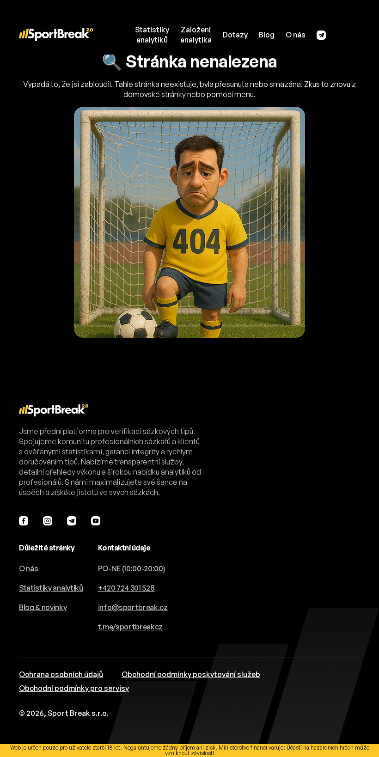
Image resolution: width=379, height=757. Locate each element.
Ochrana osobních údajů (61, 674)
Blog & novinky (43, 607)
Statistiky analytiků (51, 587)
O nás (296, 34)
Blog (267, 34)
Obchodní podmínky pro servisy (74, 688)
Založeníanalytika (196, 34)
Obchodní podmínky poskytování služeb (191, 674)
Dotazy (235, 34)
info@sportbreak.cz (133, 607)
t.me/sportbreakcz (130, 626)
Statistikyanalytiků (152, 34)
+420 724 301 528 (126, 587)
